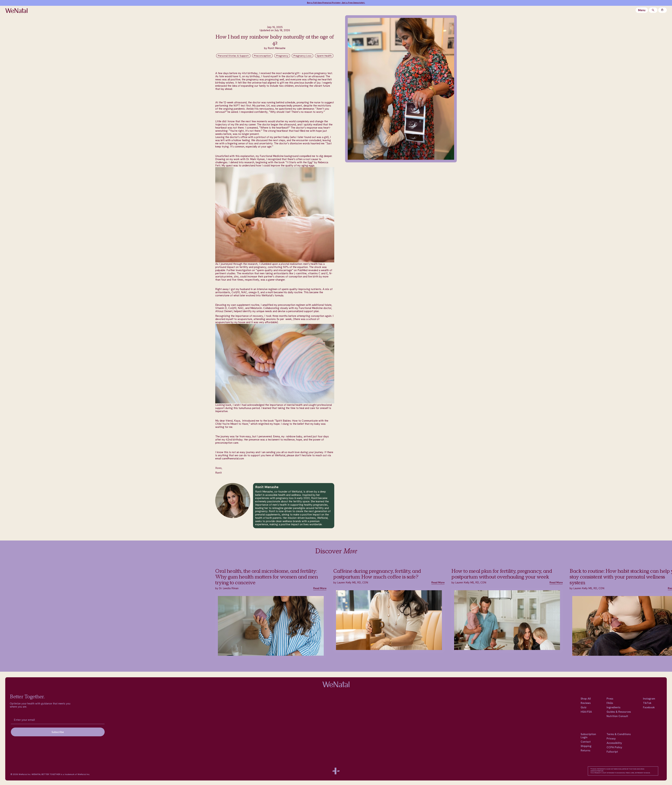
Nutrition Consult (617, 716)
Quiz (583, 707)
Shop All (586, 698)
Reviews (586, 703)
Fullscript (612, 751)
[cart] (662, 10)
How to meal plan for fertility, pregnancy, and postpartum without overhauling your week (501, 574)
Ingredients (613, 707)
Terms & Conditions (619, 734)
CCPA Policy (614, 747)
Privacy (611, 738)
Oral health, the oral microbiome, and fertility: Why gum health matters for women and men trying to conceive (266, 577)
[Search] (653, 10)
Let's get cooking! (353, 2)
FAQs (610, 703)
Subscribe (58, 732)
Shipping (586, 746)
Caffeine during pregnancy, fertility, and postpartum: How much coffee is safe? (377, 574)
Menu (641, 10)
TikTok (647, 703)
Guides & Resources (619, 711)
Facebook (649, 707)
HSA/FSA (586, 711)
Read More (319, 588)
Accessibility (614, 743)
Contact (586, 741)
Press (610, 698)
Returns (585, 750)
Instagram (649, 698)
